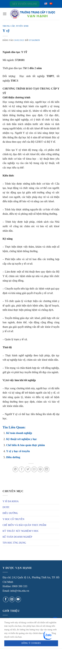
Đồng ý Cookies (31, 643)
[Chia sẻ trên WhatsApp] (15, 469)
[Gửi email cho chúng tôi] (12, 599)
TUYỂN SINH (22, 26)
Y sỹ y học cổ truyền (18, 451)
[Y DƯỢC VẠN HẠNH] (32, 14)
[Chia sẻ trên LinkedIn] (46, 469)
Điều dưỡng (13, 457)
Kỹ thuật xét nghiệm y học (21, 439)
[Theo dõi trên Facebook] (6, 599)
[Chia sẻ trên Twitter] (28, 469)
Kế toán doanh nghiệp (19, 433)
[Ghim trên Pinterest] (40, 469)
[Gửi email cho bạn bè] (34, 469)
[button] (5, 14)
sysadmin (34, 40)
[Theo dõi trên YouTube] (18, 599)
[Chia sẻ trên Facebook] (21, 469)
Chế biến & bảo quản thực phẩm (25, 445)
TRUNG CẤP (9, 26)
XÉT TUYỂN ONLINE (24, 4)
